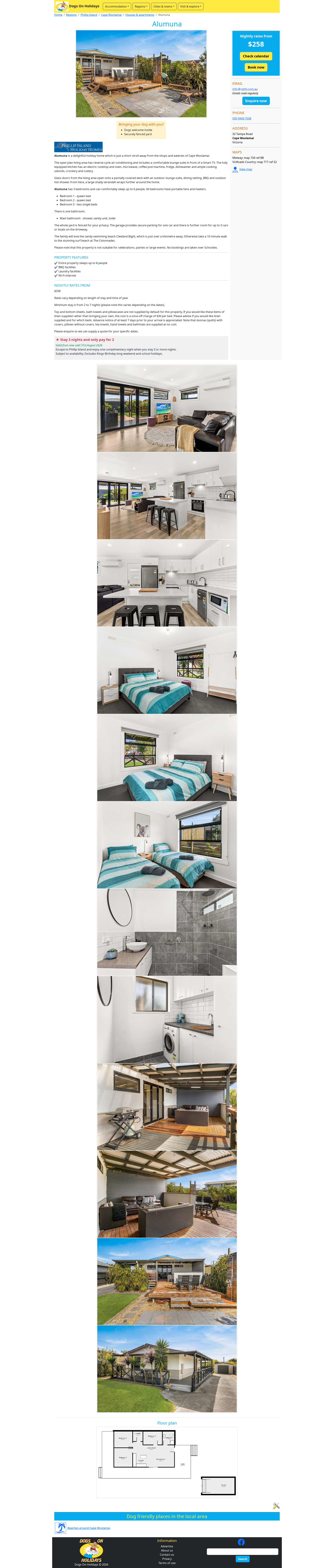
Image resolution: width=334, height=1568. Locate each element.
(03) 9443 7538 (241, 118)
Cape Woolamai (111, 15)
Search (242, 1559)
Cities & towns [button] (162, 6)
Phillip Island (89, 15)
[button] (256, 56)
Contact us (167, 1555)
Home (58, 15)
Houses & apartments (139, 15)
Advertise (167, 1546)
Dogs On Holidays (84, 6)
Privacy (167, 1559)
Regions (71, 15)
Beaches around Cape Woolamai (88, 1528)
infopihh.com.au (245, 89)
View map (245, 169)
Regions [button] (140, 6)
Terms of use (167, 1563)
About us (167, 1550)
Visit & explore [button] (189, 6)
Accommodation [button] (116, 6)
